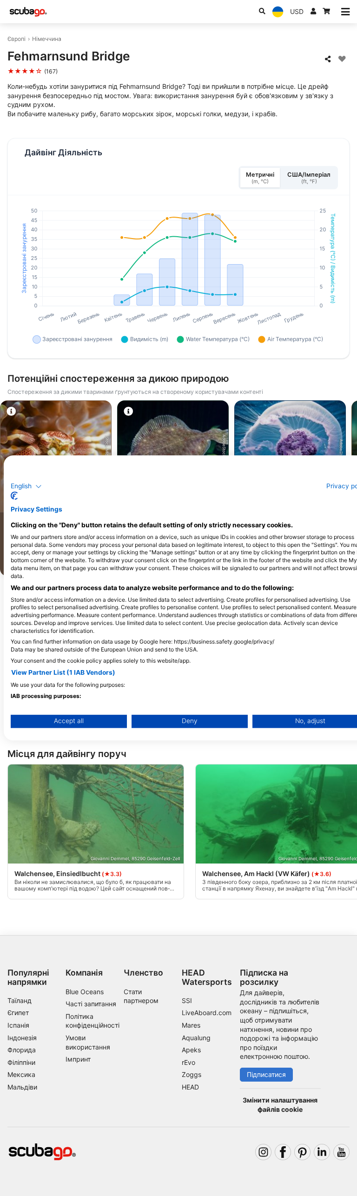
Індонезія (22, 1038)
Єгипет (18, 1013)
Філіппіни (21, 1062)
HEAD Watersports (207, 977)
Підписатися (266, 1074)
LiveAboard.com (206, 1013)
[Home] (28, 12)
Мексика (21, 1074)
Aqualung (196, 1038)
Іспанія (18, 1025)
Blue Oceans (85, 992)
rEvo (188, 1062)
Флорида (21, 1050)
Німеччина (46, 38)
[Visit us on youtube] (341, 1152)
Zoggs (191, 1074)
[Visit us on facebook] (283, 1152)
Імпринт (78, 1059)
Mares (191, 1025)
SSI (187, 1000)
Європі (16, 38)
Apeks (191, 1050)
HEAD (190, 1087)
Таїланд (19, 1000)
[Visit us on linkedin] (322, 1152)
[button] (26, 486)
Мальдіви (22, 1087)
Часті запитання (91, 1004)
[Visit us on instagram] (263, 1152)
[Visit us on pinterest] (302, 1152)
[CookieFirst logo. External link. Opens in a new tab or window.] (14, 496)
